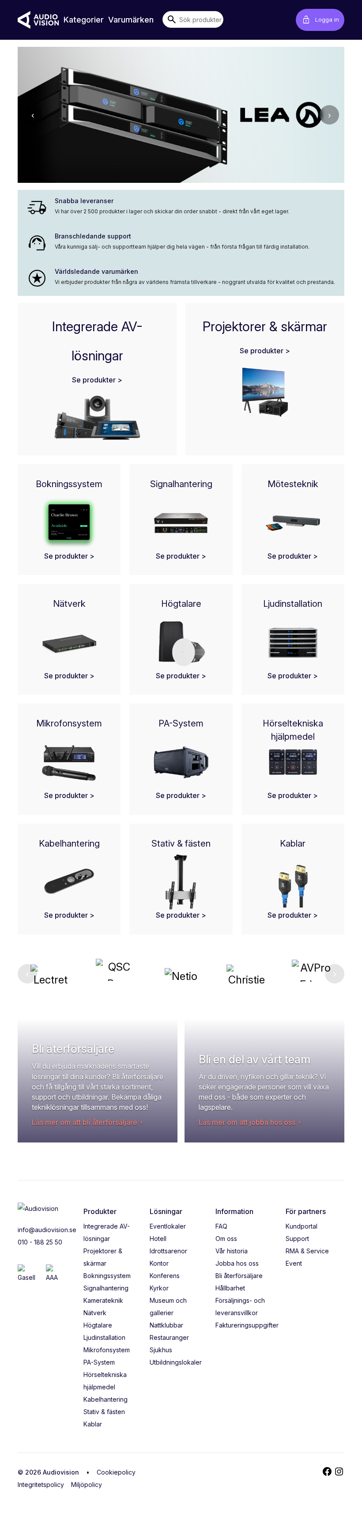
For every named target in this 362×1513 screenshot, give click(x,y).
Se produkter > (97, 379)
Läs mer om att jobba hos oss (247, 1122)
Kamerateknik (103, 1300)
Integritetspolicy (41, 1484)
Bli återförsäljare (239, 1275)
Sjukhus (161, 1350)
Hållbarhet (230, 1288)
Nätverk (94, 1312)
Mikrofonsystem (106, 1350)
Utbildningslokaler (176, 1362)
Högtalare (97, 1325)
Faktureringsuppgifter (247, 1325)
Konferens (165, 1275)
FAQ (221, 1226)
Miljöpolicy (86, 1484)
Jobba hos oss (237, 1263)
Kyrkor (159, 1288)
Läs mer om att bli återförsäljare (84, 1122)
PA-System (99, 1362)
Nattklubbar (166, 1325)
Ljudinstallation (104, 1337)
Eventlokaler (168, 1226)
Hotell (158, 1238)
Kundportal (301, 1226)
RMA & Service (307, 1251)
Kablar (92, 1424)
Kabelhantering (105, 1399)
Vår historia (231, 1251)
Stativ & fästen (104, 1411)
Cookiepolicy (116, 1472)
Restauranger (169, 1337)
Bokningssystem (107, 1275)
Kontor (159, 1263)
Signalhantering (105, 1288)
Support (297, 1238)
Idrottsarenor (168, 1251)
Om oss (226, 1238)
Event (294, 1263)
